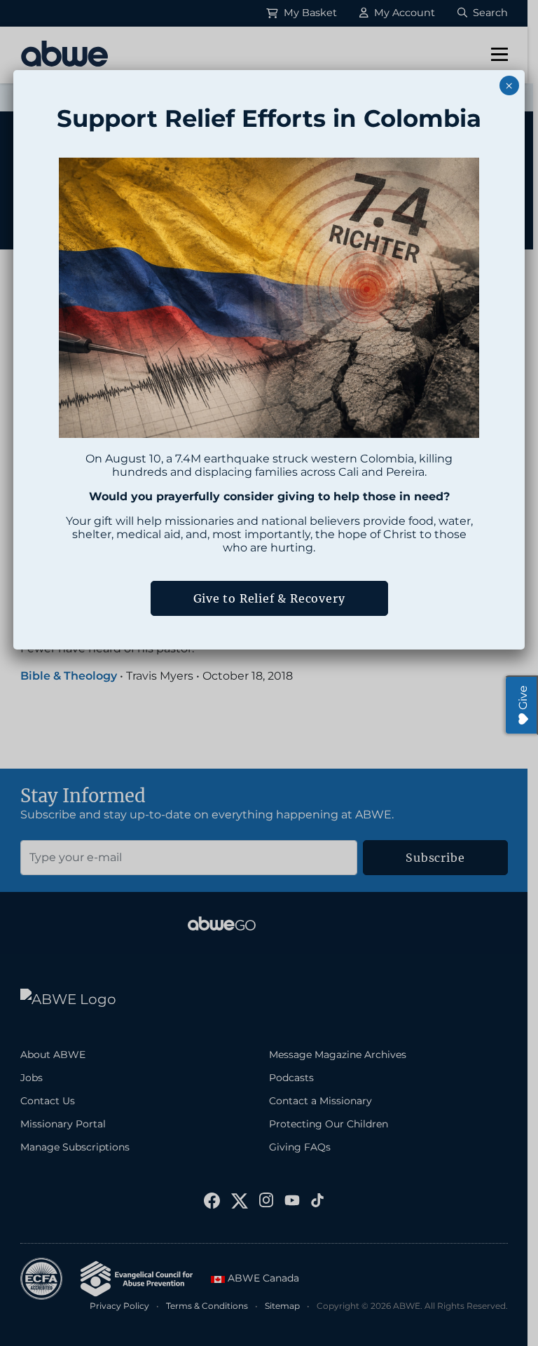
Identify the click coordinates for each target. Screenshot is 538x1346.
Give (523, 697)
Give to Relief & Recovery (269, 598)
